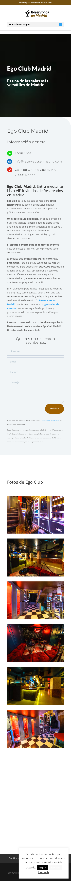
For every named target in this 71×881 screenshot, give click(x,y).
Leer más (43, 872)
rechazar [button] (55, 867)
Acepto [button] (42, 867)
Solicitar (54, 408)
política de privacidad (50, 420)
